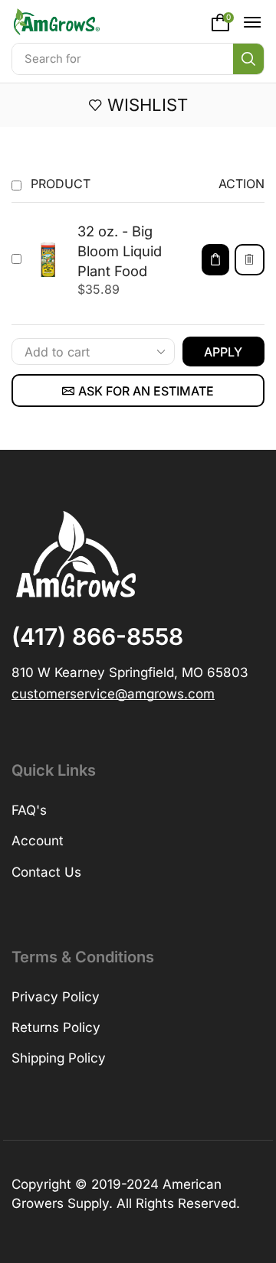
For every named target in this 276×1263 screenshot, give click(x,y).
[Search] (248, 59)
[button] (223, 22)
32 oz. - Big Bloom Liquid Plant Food (119, 251)
